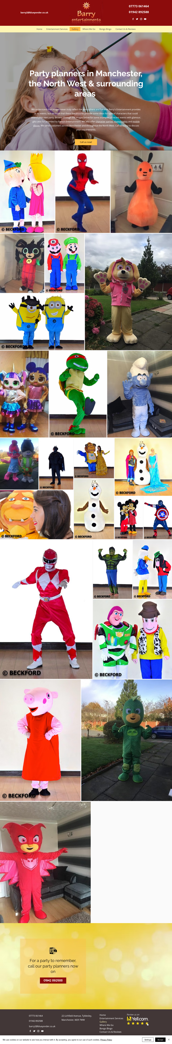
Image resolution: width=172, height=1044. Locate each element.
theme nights (121, 121)
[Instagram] (141, 19)
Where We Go (107, 1025)
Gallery (103, 1021)
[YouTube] (145, 19)
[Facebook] (133, 19)
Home (103, 1015)
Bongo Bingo (106, 1028)
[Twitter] (137, 19)
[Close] (168, 1040)
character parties (104, 121)
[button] (57, 29)
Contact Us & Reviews (110, 1031)
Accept (160, 1039)
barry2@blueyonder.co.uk (42, 1026)
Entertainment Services (111, 1018)
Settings (147, 1039)
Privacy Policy (106, 1039)
